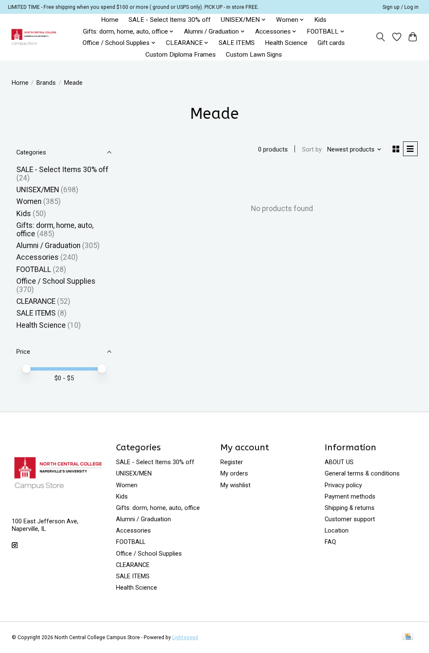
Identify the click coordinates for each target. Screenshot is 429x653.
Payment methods (350, 496)
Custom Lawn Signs (254, 54)
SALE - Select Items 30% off (170, 20)
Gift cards (331, 43)
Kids (320, 20)
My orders (234, 473)
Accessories (37, 257)
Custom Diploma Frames (180, 54)
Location (337, 530)
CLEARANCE (35, 301)
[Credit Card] (408, 637)
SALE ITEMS (237, 43)
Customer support (350, 519)
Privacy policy (343, 485)
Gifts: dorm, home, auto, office (158, 508)
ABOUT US (339, 462)
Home (110, 20)
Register (231, 462)
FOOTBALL (33, 269)
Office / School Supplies (56, 281)
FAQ (330, 542)
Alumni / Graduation (48, 245)
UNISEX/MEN (37, 189)
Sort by (312, 149)
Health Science (286, 43)
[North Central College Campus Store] (33, 37)
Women (28, 201)
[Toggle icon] (380, 36)
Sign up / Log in (400, 7)
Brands (46, 82)
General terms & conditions (362, 473)
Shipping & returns (350, 508)
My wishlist (235, 485)
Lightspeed (185, 637)
